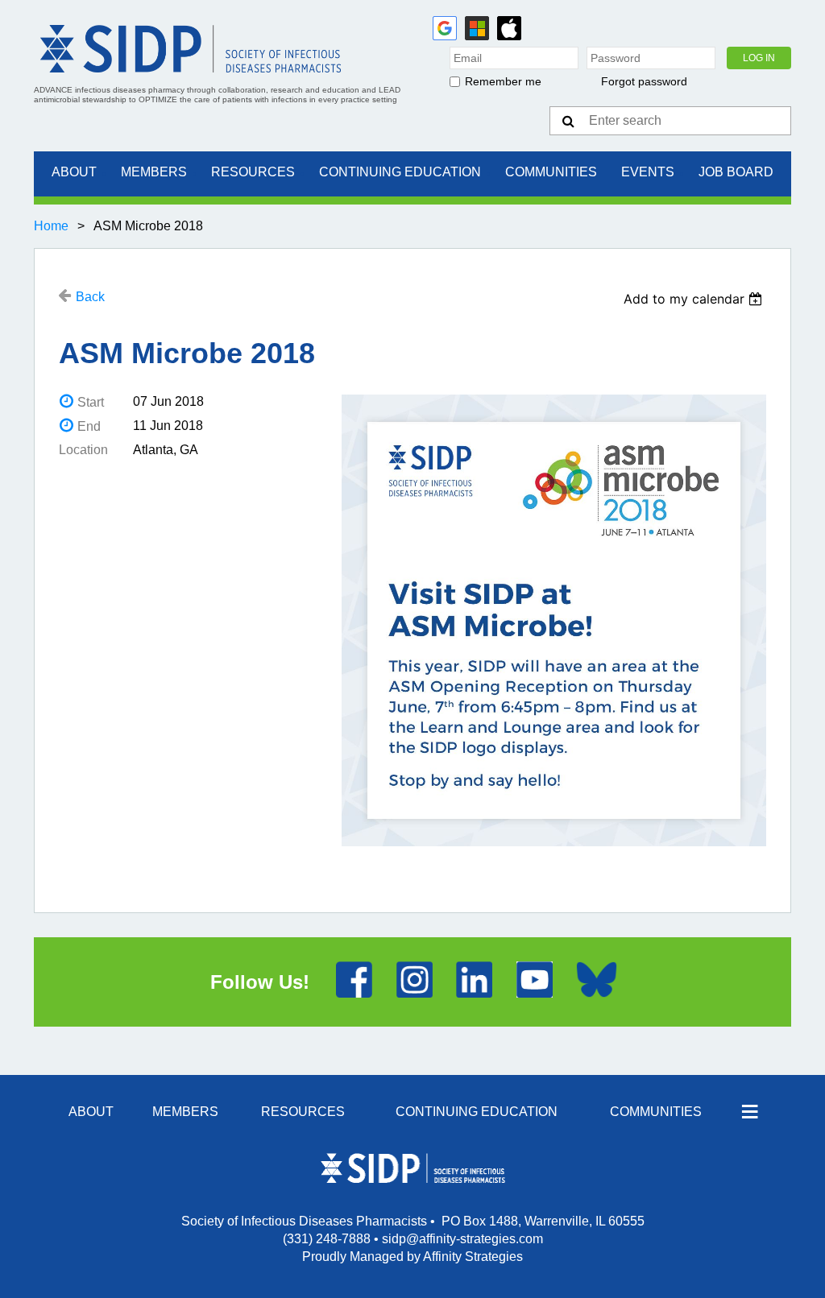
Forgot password (644, 81)
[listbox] (695, 298)
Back (90, 297)
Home (51, 226)
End (89, 426)
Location (83, 450)
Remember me (503, 81)
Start (90, 402)
